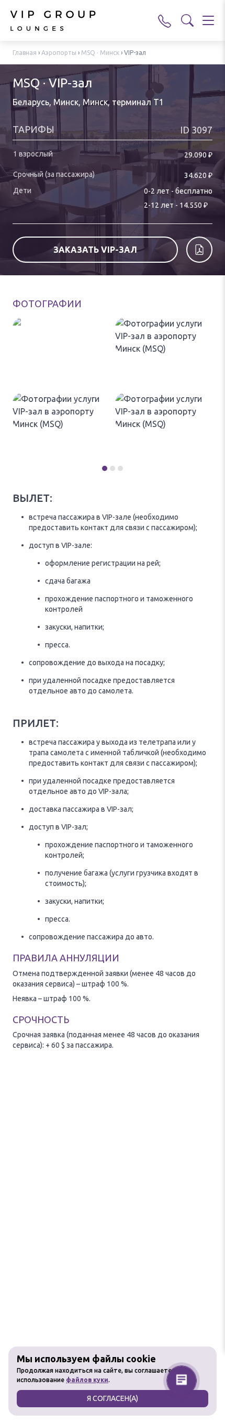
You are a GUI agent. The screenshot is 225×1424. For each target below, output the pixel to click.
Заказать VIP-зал (95, 249)
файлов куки (87, 1379)
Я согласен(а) (112, 1398)
